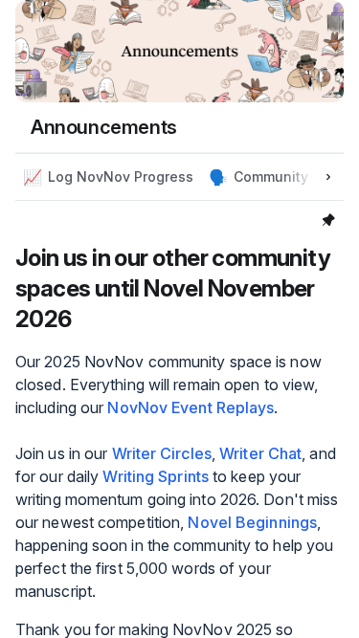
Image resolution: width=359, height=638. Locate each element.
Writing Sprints (155, 476)
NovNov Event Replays (190, 407)
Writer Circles (162, 453)
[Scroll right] (328, 177)
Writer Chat (260, 453)
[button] (108, 177)
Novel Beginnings (252, 522)
